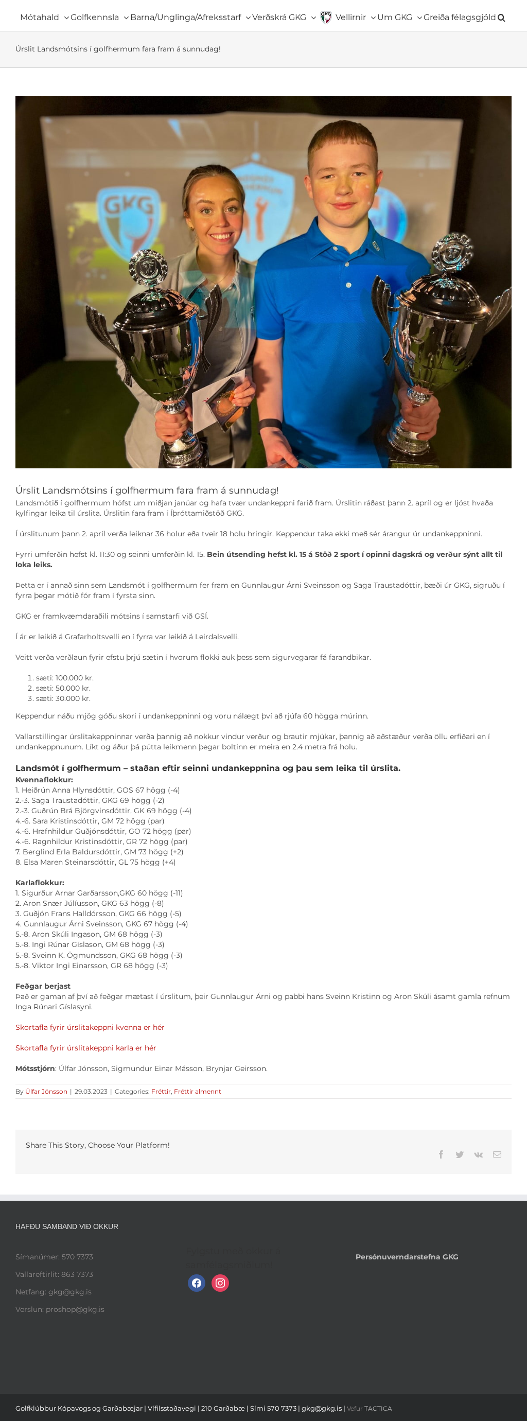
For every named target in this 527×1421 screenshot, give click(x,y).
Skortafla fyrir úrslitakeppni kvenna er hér (90, 1027)
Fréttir (161, 1091)
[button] (501, 15)
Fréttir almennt (197, 1091)
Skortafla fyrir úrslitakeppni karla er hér (85, 1047)
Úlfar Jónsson (46, 1091)
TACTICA (378, 1408)
